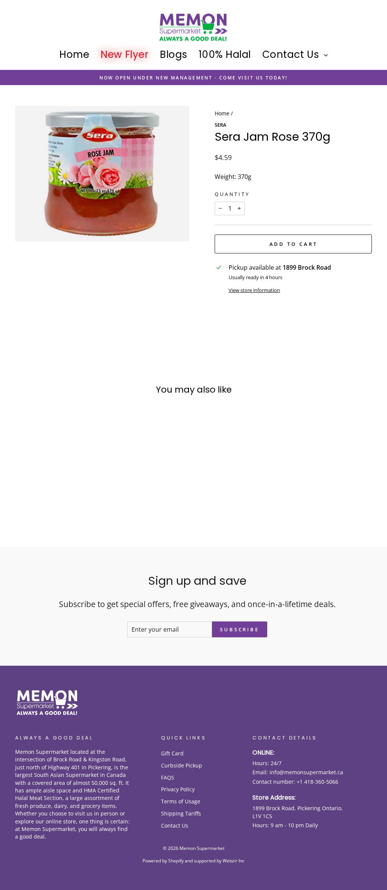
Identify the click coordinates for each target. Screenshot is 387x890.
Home (74, 54)
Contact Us (292, 54)
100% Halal (225, 54)
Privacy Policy (178, 789)
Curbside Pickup (181, 765)
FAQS (167, 777)
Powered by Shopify (163, 860)
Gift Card (172, 753)
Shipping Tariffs (181, 813)
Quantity (232, 194)
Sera (220, 124)
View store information (254, 290)
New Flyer (125, 54)
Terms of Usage (180, 801)
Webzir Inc (234, 860)
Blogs (173, 54)
